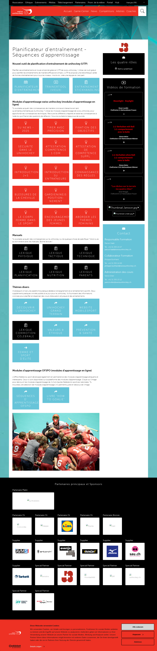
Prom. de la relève (96, 2)
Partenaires (80, 2)
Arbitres (120, 11)
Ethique (29, 2)
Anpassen (137, 634)
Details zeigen (35, 646)
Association (17, 2)
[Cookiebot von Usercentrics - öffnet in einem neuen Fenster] (15, 646)
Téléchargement (65, 2)
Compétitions (106, 11)
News (94, 11)
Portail (110, 2)
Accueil (68, 11)
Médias (52, 2)
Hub (117, 2)
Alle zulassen (138, 627)
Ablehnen (138, 642)
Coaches (131, 11)
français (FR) (132, 3)
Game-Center (81, 11)
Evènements (41, 2)
